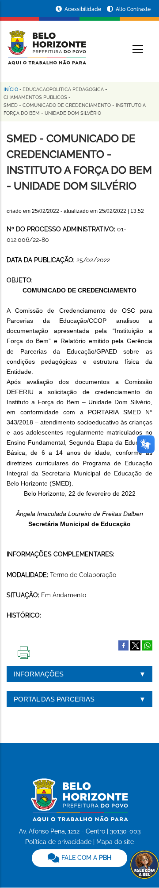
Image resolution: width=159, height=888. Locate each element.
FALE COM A (85, 857)
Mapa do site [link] (115, 841)
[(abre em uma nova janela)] (135, 644)
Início (11, 89)
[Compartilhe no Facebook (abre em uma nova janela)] (123, 644)
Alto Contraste (133, 9)
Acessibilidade (83, 9)
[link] (79, 858)
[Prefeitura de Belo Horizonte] (46, 42)
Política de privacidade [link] (58, 841)
